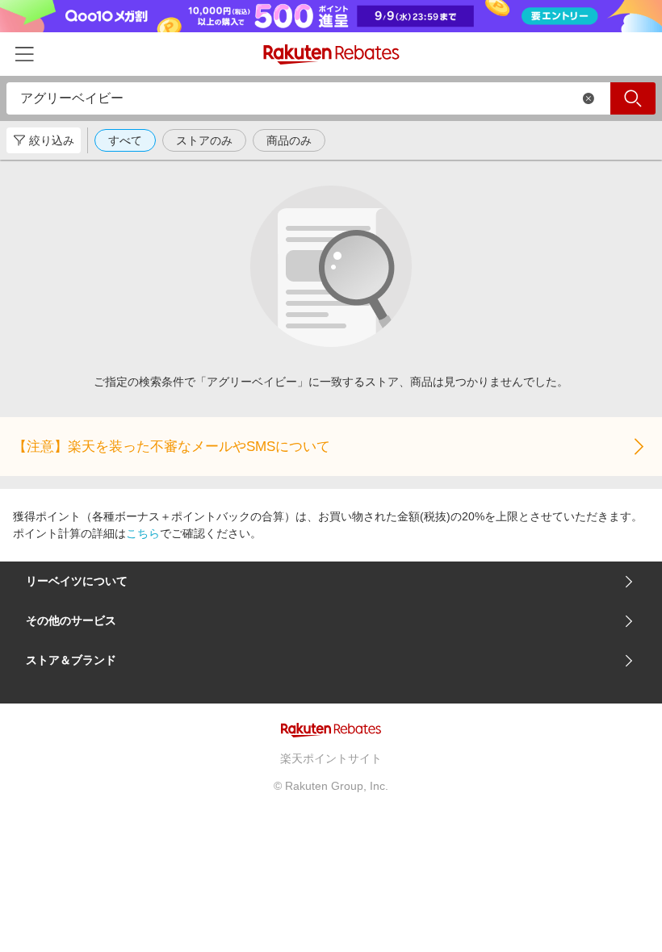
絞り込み (51, 140)
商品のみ (289, 140)
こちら (143, 533)
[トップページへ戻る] (331, 54)
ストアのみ (204, 140)
